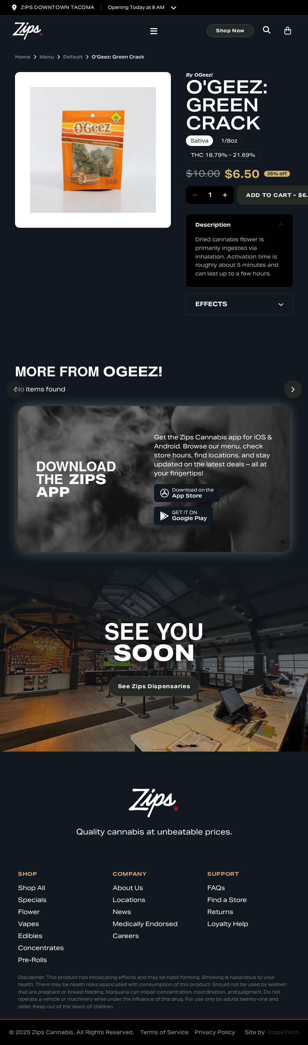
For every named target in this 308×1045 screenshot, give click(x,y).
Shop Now (230, 30)
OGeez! (203, 75)
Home (22, 57)
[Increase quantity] (225, 195)
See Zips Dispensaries (154, 686)
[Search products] (266, 30)
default (73, 57)
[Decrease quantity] (195, 195)
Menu (46, 57)
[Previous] (15, 389)
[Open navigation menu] (154, 32)
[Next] (293, 389)
